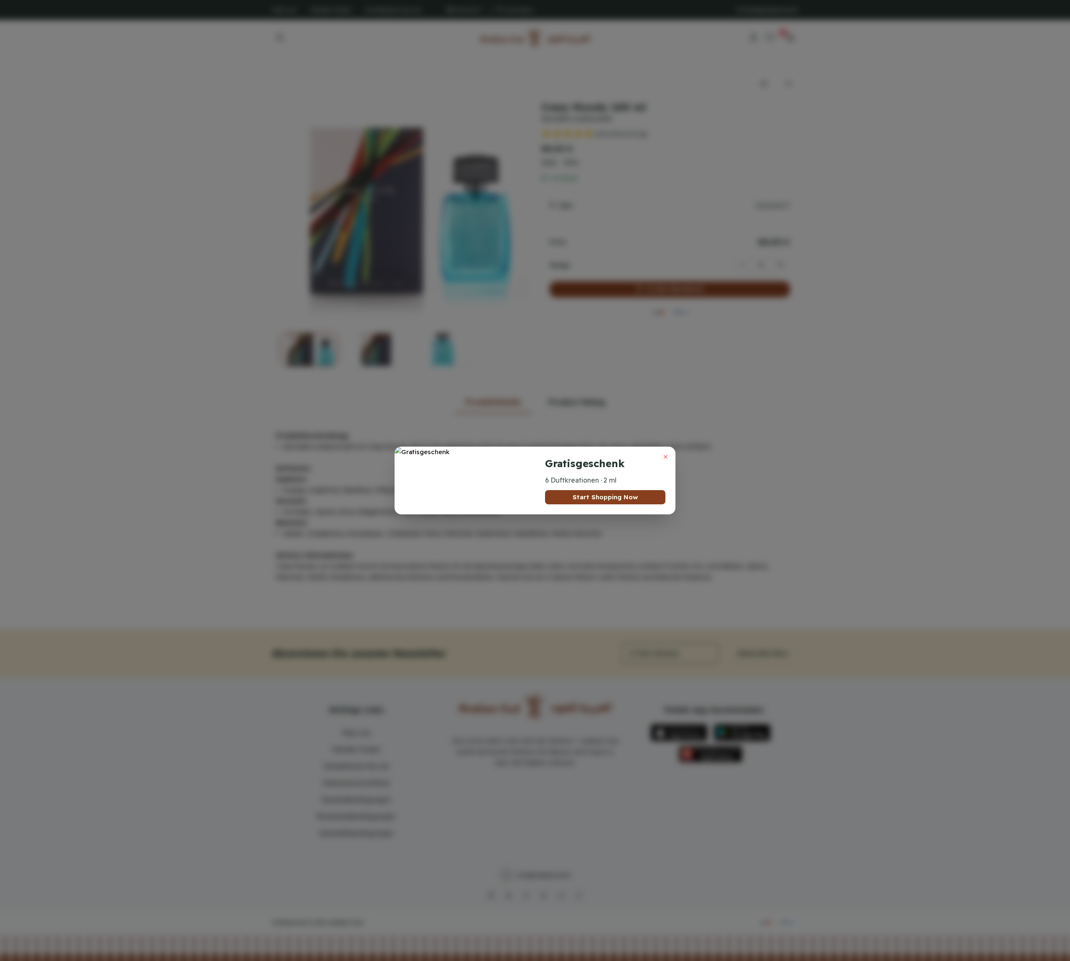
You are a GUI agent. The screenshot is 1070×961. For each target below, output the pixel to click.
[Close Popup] (665, 456)
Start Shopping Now (605, 497)
